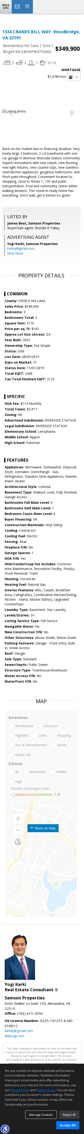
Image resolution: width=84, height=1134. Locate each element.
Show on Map (45, 828)
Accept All (68, 1125)
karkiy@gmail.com (21, 248)
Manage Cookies (41, 1115)
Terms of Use (45, 1090)
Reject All (69, 1115)
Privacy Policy (19, 1090)
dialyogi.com (14, 1035)
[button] (5, 1129)
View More (15, 253)
